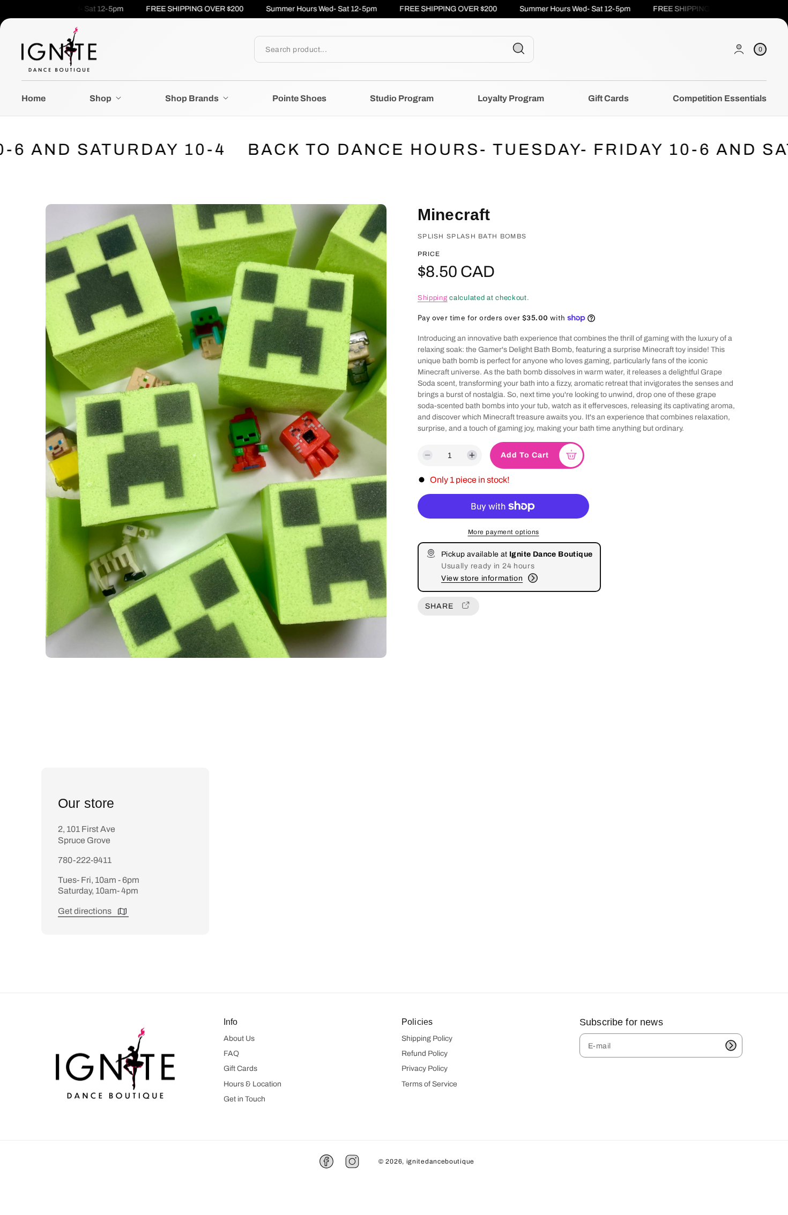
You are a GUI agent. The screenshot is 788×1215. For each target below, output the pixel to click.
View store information (482, 578)
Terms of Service (429, 1084)
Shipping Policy (427, 1038)
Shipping (433, 297)
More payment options (503, 532)
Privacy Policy (425, 1068)
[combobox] (393, 49)
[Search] (519, 49)
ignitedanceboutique (440, 1161)
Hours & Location (252, 1084)
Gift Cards (240, 1068)
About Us (239, 1038)
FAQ (231, 1053)
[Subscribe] (730, 1045)
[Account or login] (739, 49)
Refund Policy (425, 1053)
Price (429, 254)
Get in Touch (244, 1099)
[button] (760, 49)
